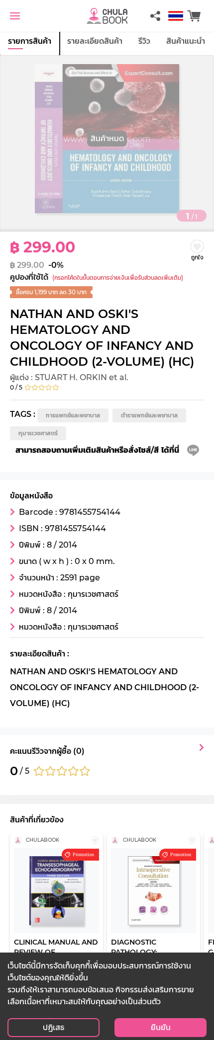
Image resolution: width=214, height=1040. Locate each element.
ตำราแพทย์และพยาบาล (149, 415)
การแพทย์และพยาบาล (73, 415)
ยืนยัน (161, 1027)
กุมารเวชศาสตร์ (38, 433)
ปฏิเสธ (53, 1027)
